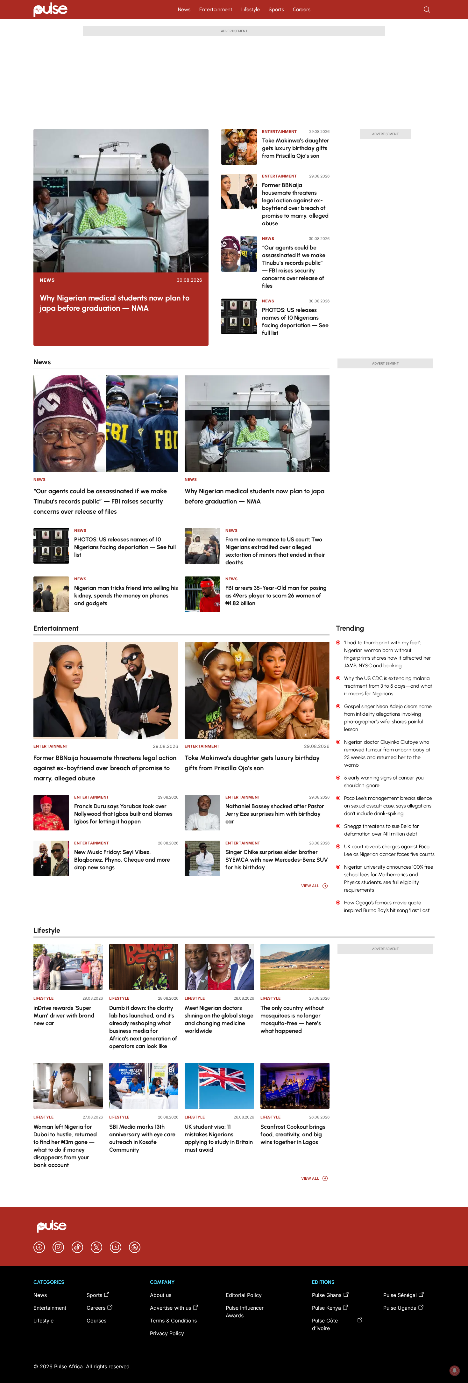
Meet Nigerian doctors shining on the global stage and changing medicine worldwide (219, 1019)
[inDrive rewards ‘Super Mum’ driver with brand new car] (68, 967)
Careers (301, 9)
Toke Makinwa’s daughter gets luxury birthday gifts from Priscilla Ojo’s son (295, 148)
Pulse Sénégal (400, 1295)
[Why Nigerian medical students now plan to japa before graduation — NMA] (121, 200)
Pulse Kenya (326, 1308)
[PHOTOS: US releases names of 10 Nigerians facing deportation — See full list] (239, 318)
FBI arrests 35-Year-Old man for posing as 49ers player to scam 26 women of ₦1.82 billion (276, 595)
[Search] (428, 10)
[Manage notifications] (455, 1370)
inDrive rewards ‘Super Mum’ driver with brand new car (63, 1015)
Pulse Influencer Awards (245, 1312)
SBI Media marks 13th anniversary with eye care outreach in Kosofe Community (142, 1138)
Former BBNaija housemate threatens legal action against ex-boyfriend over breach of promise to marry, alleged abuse (295, 204)
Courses (96, 1320)
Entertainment (215, 9)
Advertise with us (170, 1308)
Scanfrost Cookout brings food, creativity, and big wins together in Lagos (292, 1134)
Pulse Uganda (399, 1308)
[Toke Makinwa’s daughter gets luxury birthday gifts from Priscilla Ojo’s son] (239, 147)
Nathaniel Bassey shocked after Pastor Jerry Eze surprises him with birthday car (274, 814)
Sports (276, 9)
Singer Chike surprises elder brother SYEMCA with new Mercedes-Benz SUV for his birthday (276, 860)
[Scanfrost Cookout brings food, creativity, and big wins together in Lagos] (295, 1086)
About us (160, 1295)
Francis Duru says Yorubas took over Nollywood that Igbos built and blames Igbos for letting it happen (123, 814)
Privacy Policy (167, 1333)
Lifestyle (250, 9)
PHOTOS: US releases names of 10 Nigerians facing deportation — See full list (295, 322)
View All (310, 885)
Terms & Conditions (173, 1320)
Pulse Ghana (327, 1295)
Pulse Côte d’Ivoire (325, 1324)
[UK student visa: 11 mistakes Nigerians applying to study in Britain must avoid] (219, 1086)
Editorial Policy (244, 1295)
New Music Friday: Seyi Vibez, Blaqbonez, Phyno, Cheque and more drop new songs (122, 860)
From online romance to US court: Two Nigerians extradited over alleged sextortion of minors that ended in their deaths (275, 551)
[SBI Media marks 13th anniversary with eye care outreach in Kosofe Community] (144, 1086)
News (184, 9)
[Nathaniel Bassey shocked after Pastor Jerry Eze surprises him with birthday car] (202, 812)
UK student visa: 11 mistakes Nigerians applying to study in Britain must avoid (219, 1138)
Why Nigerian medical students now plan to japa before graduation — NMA (114, 303)
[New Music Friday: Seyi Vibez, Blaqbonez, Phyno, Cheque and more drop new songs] (51, 858)
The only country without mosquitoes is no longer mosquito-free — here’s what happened (292, 1019)
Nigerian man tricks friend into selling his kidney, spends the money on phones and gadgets (126, 595)
